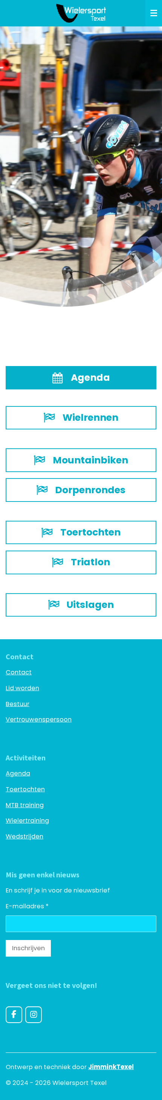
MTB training (25, 805)
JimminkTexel (111, 1067)
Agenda (18, 773)
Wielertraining (27, 820)
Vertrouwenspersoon (39, 719)
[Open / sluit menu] (153, 13)
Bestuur (17, 704)
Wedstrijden (24, 836)
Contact (19, 672)
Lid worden (22, 688)
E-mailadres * (27, 906)
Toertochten (25, 789)
